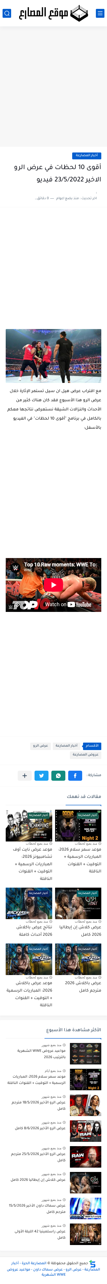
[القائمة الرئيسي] (100, 13)
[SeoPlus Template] (92, 1264)
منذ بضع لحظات (86, 843)
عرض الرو (40, 746)
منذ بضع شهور (51, 1045)
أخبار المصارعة (87, 156)
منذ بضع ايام (53, 1071)
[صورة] (85, 1053)
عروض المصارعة (85, 755)
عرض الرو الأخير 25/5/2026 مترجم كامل (38, 1157)
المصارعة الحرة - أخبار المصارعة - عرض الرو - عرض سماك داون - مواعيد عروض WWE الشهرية (53, 1269)
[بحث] (7, 13)
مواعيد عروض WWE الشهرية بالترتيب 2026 (41, 1054)
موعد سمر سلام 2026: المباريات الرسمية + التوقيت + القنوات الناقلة (36, 1080)
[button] (75, 776)
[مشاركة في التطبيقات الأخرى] (25, 776)
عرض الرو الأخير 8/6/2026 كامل (40, 1129)
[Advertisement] (53, 88)
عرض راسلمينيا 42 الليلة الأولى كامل (40, 1235)
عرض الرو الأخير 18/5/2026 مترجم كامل (39, 1106)
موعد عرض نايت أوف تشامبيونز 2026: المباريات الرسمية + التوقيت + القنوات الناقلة (32, 865)
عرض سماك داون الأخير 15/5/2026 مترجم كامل (37, 1209)
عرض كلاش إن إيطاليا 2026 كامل (38, 1180)
